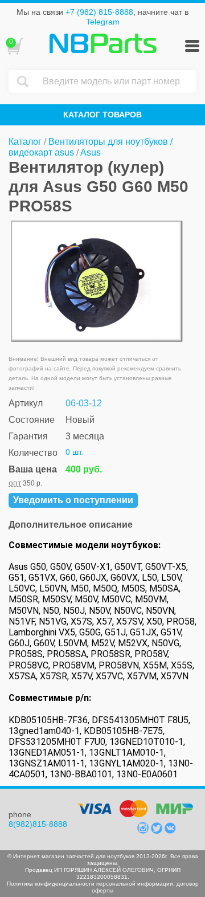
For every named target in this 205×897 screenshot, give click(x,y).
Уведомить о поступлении (73, 500)
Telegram (103, 21)
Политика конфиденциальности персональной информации (90, 883)
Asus (90, 152)
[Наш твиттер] (158, 830)
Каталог (25, 141)
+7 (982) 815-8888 (99, 12)
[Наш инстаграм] (144, 830)
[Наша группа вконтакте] (170, 830)
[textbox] (116, 81)
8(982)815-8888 (38, 824)
